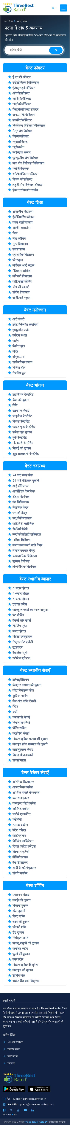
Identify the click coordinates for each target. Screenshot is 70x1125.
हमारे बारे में (12, 1056)
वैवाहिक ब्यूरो (20, 653)
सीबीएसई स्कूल (21, 297)
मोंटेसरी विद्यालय (22, 276)
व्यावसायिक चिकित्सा (25, 556)
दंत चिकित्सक (21, 502)
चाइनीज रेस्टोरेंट (22, 416)
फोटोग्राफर (19, 835)
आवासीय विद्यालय (23, 211)
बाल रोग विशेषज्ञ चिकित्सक (28, 163)
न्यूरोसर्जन (18, 147)
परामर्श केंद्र (20, 513)
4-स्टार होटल (21, 593)
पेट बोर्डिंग (18, 615)
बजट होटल (19, 631)
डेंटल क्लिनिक (21, 497)
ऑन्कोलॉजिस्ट (21, 93)
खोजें (58, 18)
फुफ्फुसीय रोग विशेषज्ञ (25, 158)
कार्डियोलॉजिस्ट (22, 98)
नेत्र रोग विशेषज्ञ (22, 131)
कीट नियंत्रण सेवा (23, 690)
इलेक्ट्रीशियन (21, 679)
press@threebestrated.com (37, 1104)
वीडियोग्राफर (20, 857)
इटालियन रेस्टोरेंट (23, 394)
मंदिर (15, 351)
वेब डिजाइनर (20, 862)
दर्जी (15, 712)
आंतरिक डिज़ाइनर (23, 782)
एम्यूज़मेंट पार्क (21, 330)
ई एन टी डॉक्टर (22, 77)
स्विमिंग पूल (19, 373)
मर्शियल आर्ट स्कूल (23, 265)
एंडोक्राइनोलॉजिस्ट (24, 88)
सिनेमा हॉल (19, 367)
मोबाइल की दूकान (23, 970)
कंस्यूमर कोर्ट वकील (24, 803)
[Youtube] (25, 1110)
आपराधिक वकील (23, 787)
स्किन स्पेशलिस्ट (22, 179)
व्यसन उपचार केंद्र (24, 550)
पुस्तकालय (19, 249)
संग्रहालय (18, 357)
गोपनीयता (7, 1114)
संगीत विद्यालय (21, 292)
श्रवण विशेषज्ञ (21, 561)
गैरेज (15, 706)
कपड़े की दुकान (21, 900)
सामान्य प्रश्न (13, 1049)
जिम (15, 233)
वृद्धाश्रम (17, 647)
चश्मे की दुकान (21, 921)
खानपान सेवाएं (21, 410)
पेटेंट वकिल (19, 830)
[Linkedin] (32, 1110)
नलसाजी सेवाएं (21, 717)
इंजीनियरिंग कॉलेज (23, 217)
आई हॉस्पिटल (21, 486)
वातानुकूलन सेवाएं (23, 749)
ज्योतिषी (17, 819)
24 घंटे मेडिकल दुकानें (26, 480)
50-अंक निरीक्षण (15, 1042)
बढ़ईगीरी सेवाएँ (21, 733)
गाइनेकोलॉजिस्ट (22, 104)
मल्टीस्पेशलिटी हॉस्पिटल (27, 534)
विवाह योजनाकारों (23, 755)
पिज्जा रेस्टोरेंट (21, 421)
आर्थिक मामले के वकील (26, 792)
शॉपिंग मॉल (19, 975)
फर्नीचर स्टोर (20, 948)
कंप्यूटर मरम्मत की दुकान (27, 685)
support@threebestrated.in (29, 1099)
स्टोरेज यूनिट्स (21, 658)
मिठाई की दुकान (22, 448)
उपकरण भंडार (21, 895)
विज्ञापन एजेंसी (21, 852)
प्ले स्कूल (18, 260)
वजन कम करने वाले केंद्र (27, 545)
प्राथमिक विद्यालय (23, 254)
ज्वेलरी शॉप (19, 927)
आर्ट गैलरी (18, 319)
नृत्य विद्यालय (20, 244)
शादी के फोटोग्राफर (24, 868)
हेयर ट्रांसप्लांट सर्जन (25, 190)
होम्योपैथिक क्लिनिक (24, 566)
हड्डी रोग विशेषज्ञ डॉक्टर (27, 185)
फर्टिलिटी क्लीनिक (23, 523)
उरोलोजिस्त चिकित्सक (26, 82)
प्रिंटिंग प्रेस (20, 626)
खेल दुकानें (19, 911)
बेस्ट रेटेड (8, 21)
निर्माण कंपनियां (21, 722)
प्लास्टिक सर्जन (21, 152)
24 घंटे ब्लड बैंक (22, 475)
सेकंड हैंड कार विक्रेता (26, 981)
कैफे (15, 405)
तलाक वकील (20, 825)
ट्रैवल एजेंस (20, 604)
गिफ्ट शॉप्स (19, 916)
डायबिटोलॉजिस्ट (22, 120)
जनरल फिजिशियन (24, 115)
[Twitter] (11, 1110)
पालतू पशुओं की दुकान (26, 943)
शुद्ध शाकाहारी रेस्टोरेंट (26, 453)
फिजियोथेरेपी (20, 529)
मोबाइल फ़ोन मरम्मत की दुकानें (30, 744)
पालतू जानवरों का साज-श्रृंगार (30, 609)
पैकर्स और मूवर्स (22, 620)
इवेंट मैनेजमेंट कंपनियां (25, 324)
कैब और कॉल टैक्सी (24, 701)
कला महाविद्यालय (22, 222)
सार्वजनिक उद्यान (22, 362)
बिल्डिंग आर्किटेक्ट (23, 841)
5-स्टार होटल (21, 599)
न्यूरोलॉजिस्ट (20, 141)
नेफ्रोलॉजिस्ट (21, 136)
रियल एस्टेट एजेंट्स (24, 846)
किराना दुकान (20, 905)
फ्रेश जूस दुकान (22, 432)
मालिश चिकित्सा (22, 540)
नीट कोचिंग (19, 238)
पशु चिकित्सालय (22, 518)
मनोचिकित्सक (21, 168)
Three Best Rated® (36, 1121)
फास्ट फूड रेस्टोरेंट (24, 427)
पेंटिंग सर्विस (19, 728)
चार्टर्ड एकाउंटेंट (21, 814)
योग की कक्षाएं (21, 287)
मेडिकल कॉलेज (21, 271)
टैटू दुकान (18, 932)
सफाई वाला (19, 760)
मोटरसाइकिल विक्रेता (25, 965)
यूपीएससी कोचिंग (22, 281)
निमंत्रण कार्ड (20, 938)
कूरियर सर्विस (20, 696)
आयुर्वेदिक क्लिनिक (24, 491)
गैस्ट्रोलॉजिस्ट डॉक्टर (25, 109)
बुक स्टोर (18, 959)
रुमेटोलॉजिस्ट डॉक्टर (25, 174)
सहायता (11, 1063)
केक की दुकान (21, 400)
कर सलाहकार (21, 798)
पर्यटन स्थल (20, 335)
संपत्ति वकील (20, 873)
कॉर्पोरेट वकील (21, 809)
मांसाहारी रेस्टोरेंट (23, 443)
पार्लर (16, 341)
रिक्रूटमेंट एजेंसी (23, 642)
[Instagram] (18, 1110)
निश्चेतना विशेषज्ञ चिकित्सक (29, 125)
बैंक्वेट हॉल (19, 346)
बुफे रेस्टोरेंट (20, 437)
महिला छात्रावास (22, 636)
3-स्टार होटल (21, 588)
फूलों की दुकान (21, 954)
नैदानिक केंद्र (20, 507)
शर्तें (15, 1114)
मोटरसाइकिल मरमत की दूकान (30, 739)
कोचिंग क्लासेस (21, 228)
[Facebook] (4, 1110)
